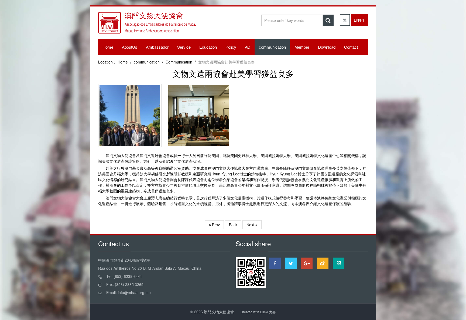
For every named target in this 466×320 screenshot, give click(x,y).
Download (326, 47)
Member (301, 47)
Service (184, 47)
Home (107, 47)
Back (233, 224)
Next (250, 224)
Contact (351, 47)
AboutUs (129, 47)
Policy (230, 47)
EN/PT (359, 20)
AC (247, 47)
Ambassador (157, 47)
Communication (179, 62)
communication (272, 47)
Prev (215, 224)
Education (208, 47)
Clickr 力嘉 (268, 311)
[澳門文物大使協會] (147, 25)
